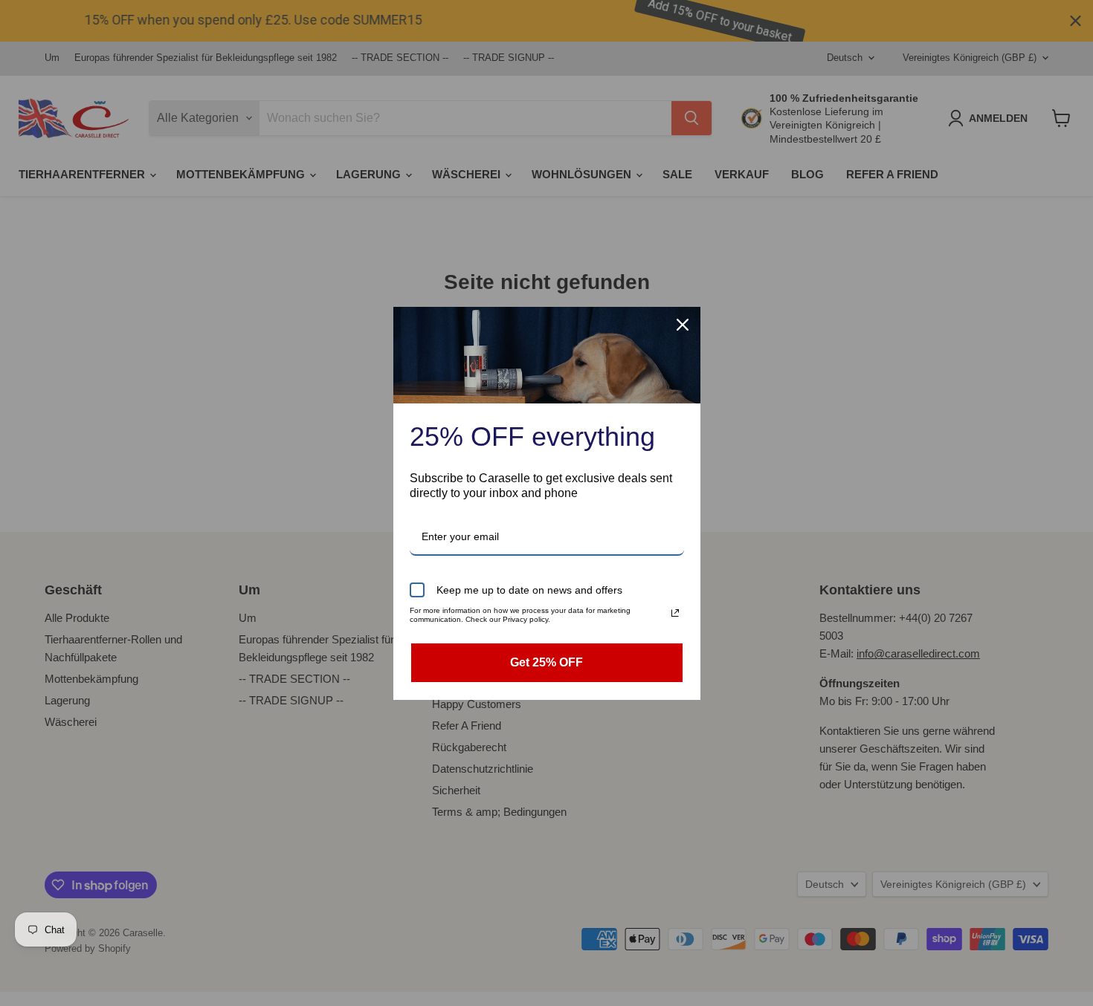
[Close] (682, 325)
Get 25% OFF (546, 662)
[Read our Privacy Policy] (675, 613)
